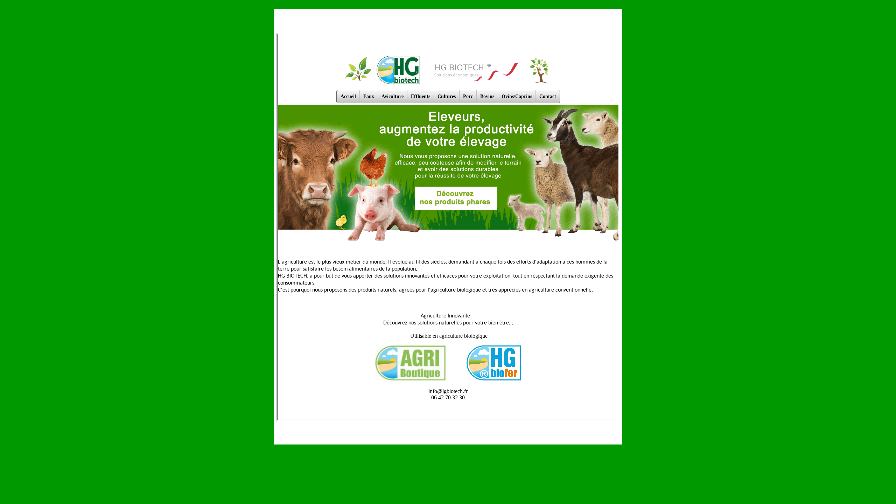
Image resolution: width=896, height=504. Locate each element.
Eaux (368, 96)
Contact (547, 96)
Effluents (420, 96)
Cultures (447, 96)
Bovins (487, 96)
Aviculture (393, 96)
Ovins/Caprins (517, 96)
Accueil (348, 96)
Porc (468, 96)
